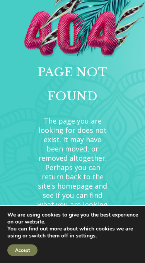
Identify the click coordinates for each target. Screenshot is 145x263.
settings (86, 235)
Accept (22, 250)
